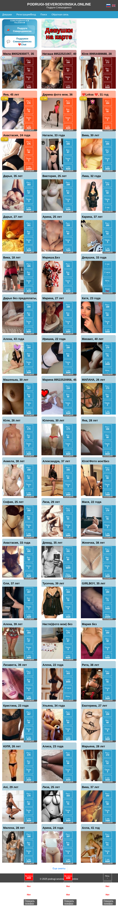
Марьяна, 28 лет (93, 746)
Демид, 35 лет (52, 542)
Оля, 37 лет (11, 583)
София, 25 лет (13, 501)
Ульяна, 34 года (53, 705)
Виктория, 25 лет (54, 176)
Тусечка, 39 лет (53, 583)
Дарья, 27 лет (13, 216)
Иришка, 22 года (53, 339)
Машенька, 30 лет (15, 379)
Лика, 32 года (91, 176)
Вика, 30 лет (90, 135)
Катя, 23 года (91, 298)
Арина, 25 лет (52, 216)
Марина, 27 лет (53, 298)
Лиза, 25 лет (51, 787)
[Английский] (114, 5)
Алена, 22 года (52, 664)
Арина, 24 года (52, 827)
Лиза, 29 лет (51, 501)
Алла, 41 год (91, 827)
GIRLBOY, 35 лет (93, 583)
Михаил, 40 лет (92, 339)
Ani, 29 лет (10, 787)
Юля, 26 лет (11, 420)
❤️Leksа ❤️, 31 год (95, 94)
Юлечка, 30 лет (53, 420)
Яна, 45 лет (11, 94)
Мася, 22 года (91, 501)
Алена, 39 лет (13, 624)
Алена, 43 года (13, 339)
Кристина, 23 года (15, 705)
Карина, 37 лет (92, 216)
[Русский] (108, 5)
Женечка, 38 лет (93, 542)
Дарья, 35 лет (13, 176)
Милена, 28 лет (14, 827)
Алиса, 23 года (52, 746)
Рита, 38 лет (90, 664)
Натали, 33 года (53, 135)
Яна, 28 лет (90, 420)
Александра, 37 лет (56, 461)
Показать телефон (30, 902)
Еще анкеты (59, 868)
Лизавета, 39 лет (15, 664)
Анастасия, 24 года (16, 135)
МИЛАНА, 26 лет (93, 379)
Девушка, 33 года (94, 257)
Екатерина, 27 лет (94, 705)
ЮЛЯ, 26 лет (12, 746)
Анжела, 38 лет (14, 461)
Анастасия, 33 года (16, 542)
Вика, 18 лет (12, 257)
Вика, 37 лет (90, 787)
